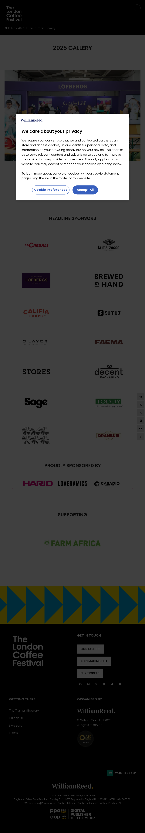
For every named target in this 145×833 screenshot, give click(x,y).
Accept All (85, 190)
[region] (72, 157)
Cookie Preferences (50, 190)
